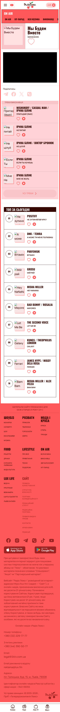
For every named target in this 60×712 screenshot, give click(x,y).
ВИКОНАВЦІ (48, 19)
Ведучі (7, 483)
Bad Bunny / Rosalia (40, 305)
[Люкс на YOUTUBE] (11, 5)
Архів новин (27, 527)
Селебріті (8, 427)
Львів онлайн (10, 501)
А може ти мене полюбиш (40, 237)
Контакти (26, 523)
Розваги (28, 417)
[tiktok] (43, 540)
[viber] (29, 94)
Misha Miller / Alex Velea (39, 382)
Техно (25, 463)
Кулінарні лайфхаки (8, 464)
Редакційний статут (28, 504)
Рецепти (7, 454)
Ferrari (30, 367)
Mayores (31, 308)
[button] (31, 41)
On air (8, 19)
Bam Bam (31, 387)
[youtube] (51, 540)
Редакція (26, 532)
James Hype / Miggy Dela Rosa (39, 362)
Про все (25, 454)
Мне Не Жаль (22, 179)
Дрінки (7, 458)
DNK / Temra (34, 234)
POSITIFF (32, 216)
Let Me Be (31, 326)
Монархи (8, 422)
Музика (7, 440)
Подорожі (26, 467)
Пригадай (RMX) (24, 114)
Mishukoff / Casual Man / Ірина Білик (32, 109)
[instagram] (17, 540)
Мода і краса (45, 419)
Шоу (5, 431)
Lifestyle (28, 449)
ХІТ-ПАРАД (19, 19)
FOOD (7, 449)
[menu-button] (5, 5)
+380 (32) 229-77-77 (15, 635)
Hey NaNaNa (33, 291)
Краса (43, 425)
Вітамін (30, 255)
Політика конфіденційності (30, 498)
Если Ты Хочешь (24, 163)
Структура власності (26, 491)
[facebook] (13, 94)
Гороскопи (27, 431)
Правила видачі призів (29, 517)
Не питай (21, 130)
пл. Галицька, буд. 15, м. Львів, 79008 (25, 677)
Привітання (27, 458)
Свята (25, 436)
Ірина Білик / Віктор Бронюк (35, 143)
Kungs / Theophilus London (39, 341)
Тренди (44, 434)
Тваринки (26, 427)
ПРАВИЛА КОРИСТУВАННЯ (28, 484)
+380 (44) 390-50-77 (16, 646)
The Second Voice (37, 322)
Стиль (43, 430)
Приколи (26, 422)
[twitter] (21, 94)
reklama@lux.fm (13, 667)
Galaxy (30, 346)
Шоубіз (9, 417)
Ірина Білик (33, 37)
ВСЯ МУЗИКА (34, 19)
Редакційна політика (27, 511)
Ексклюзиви (9, 436)
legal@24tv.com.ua (15, 656)
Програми (8, 488)
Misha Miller (35, 287)
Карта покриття (11, 497)
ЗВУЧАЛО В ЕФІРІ (47, 463)
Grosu (31, 269)
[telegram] (6, 94)
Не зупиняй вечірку (37, 220)
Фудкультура (9, 470)
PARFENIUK (33, 252)
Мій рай (30, 273)
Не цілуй (20, 146)
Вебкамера (8, 492)
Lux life (9, 478)
